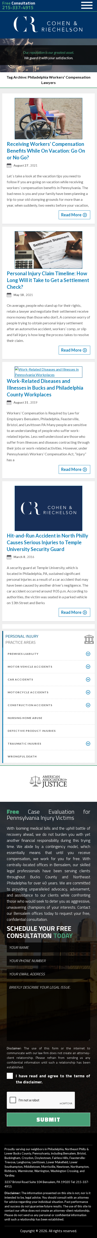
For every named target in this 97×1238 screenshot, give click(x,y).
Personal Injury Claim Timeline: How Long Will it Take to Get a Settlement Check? (48, 280)
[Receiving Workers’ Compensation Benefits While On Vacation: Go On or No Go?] (48, 119)
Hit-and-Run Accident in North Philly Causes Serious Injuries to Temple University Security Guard (47, 542)
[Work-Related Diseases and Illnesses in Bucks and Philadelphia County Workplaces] (48, 372)
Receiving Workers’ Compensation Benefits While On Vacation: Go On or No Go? (46, 150)
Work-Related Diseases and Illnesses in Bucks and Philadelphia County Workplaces (45, 388)
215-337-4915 (17, 7)
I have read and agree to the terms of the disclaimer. (53, 1079)
